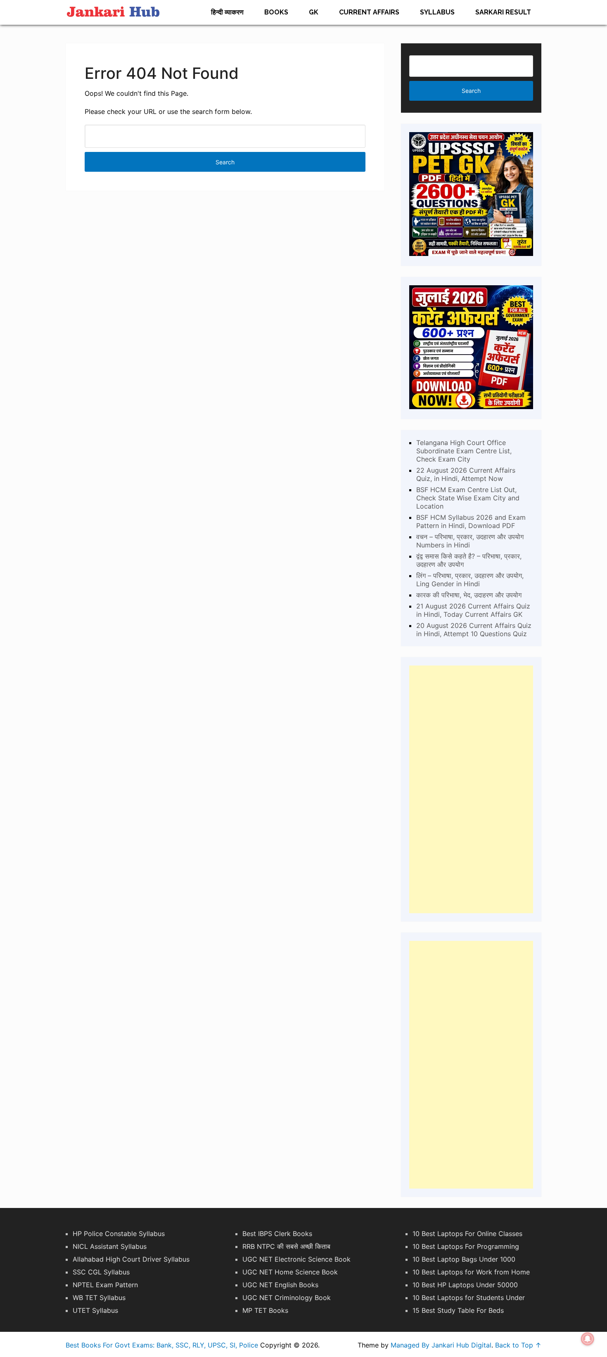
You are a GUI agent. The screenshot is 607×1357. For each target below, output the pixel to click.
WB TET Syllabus (99, 1297)
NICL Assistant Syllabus (110, 1246)
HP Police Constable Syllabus (119, 1233)
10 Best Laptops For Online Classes (467, 1233)
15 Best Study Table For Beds (458, 1310)
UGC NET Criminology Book (286, 1297)
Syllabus (437, 12)
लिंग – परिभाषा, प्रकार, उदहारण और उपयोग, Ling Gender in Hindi (470, 579)
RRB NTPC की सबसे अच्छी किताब (286, 1246)
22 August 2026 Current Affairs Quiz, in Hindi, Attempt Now (465, 474)
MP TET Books (265, 1310)
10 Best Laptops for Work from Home (471, 1272)
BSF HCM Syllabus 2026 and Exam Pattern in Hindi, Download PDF (471, 521)
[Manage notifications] (587, 1338)
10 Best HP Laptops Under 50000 (465, 1285)
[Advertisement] (471, 789)
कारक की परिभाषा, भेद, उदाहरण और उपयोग (469, 595)
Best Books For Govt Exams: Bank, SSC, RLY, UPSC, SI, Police (162, 1345)
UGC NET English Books (280, 1285)
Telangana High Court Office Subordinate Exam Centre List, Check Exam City (464, 450)
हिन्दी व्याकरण (227, 12)
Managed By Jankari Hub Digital (441, 1345)
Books (276, 12)
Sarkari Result (503, 12)
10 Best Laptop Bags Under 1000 (464, 1259)
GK (313, 12)
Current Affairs (369, 12)
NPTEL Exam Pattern (105, 1285)
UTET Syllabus (95, 1310)
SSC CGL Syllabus (101, 1272)
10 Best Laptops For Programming (466, 1246)
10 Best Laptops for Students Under (469, 1297)
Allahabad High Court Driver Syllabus (131, 1259)
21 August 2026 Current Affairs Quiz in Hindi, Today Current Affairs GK (473, 610)
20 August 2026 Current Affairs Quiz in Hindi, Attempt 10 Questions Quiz (473, 629)
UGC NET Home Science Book (290, 1272)
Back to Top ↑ (518, 1345)
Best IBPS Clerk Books (277, 1233)
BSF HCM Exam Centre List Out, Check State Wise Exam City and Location (467, 497)
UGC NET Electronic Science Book (296, 1259)
